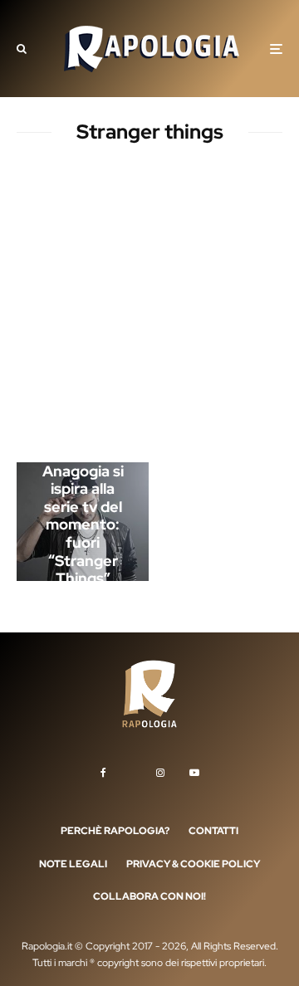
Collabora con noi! (149, 896)
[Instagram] (160, 772)
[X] (131, 769)
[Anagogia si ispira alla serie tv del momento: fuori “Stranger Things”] (83, 521)
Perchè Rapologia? (115, 830)
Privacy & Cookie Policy (193, 864)
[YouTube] (194, 772)
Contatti (213, 830)
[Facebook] (103, 772)
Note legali (73, 864)
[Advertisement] (149, 306)
